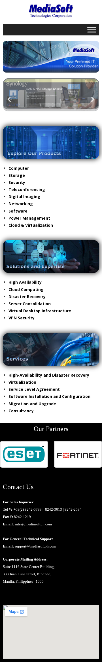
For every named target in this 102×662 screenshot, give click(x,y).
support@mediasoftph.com (35, 546)
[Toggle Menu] (91, 30)
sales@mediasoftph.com (33, 524)
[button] (9, 99)
